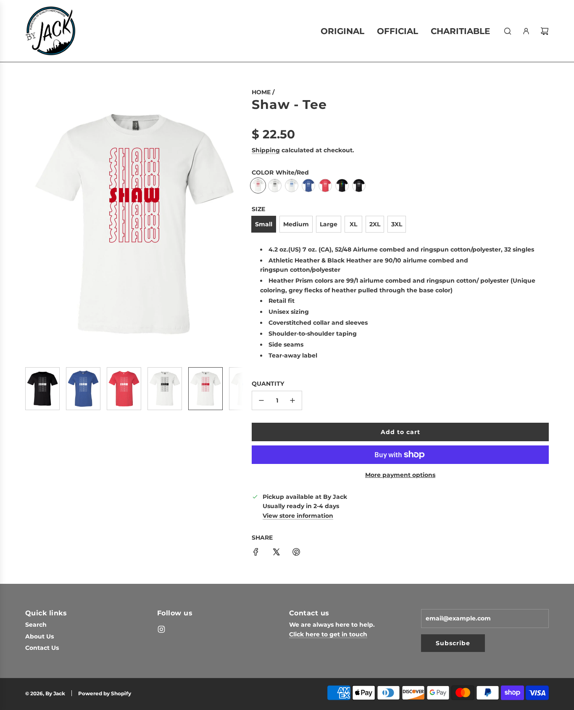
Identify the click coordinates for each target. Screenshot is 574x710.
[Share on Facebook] (256, 553)
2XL (374, 224)
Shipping (266, 150)
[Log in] (526, 31)
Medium (296, 224)
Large (328, 224)
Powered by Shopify (104, 693)
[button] (32, 224)
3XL (396, 224)
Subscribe (453, 643)
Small (263, 224)
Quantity (268, 383)
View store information (298, 515)
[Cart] (544, 31)
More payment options (400, 475)
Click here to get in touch (328, 634)
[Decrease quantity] (261, 400)
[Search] (507, 31)
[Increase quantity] (292, 400)
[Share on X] (276, 553)
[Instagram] (161, 629)
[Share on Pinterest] (296, 553)
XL (353, 224)
